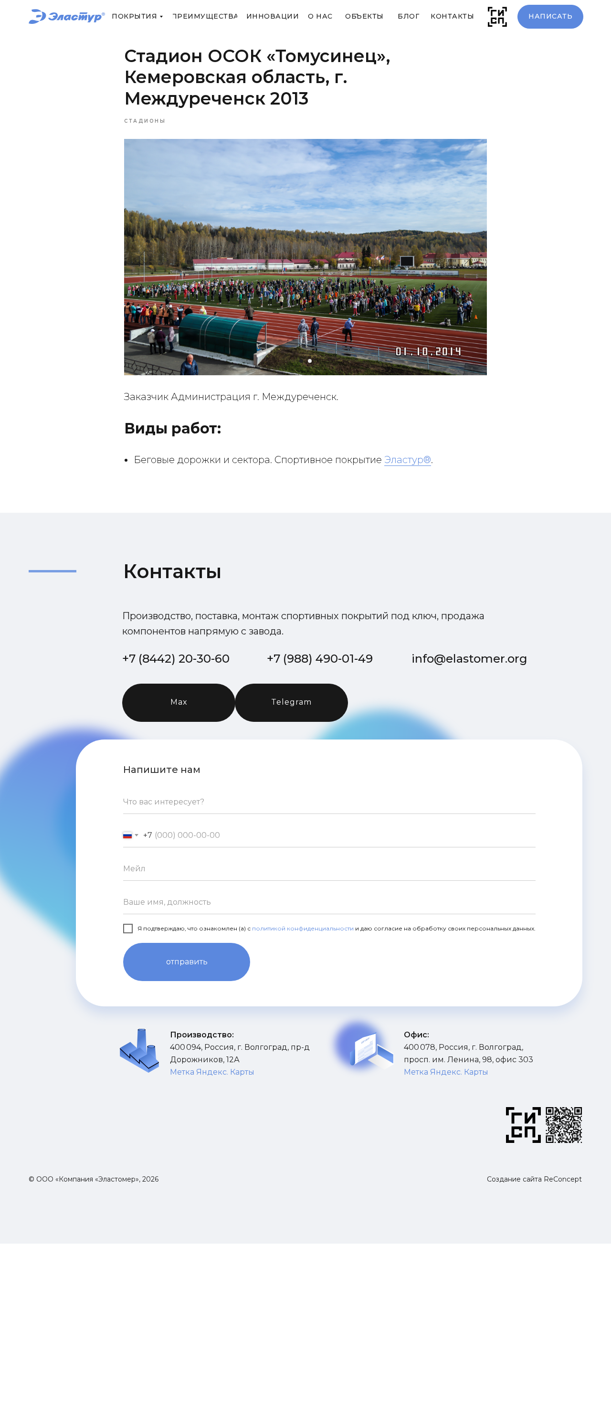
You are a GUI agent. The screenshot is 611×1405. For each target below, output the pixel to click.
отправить (187, 961)
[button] (550, 17)
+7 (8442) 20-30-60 (176, 659)
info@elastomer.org (469, 659)
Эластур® (407, 459)
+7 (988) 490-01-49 (320, 659)
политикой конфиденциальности (303, 928)
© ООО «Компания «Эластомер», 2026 (93, 1179)
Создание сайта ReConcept (534, 1179)
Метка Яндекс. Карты (446, 1072)
